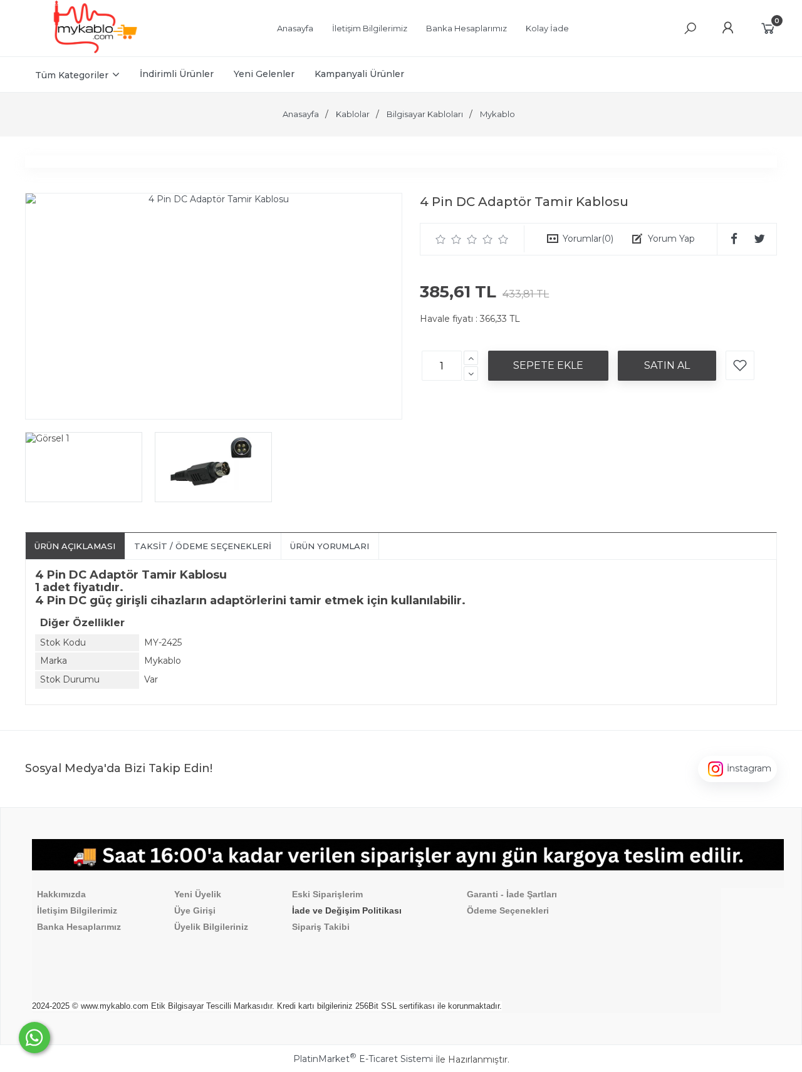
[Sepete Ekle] (548, 366)
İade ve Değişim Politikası (347, 910)
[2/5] (448, 239)
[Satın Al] (667, 366)
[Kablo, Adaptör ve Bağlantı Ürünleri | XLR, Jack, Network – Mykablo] (95, 50)
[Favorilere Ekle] (740, 365)
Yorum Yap (671, 238)
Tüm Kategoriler (71, 75)
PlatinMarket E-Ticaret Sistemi (363, 1058)
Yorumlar (588, 238)
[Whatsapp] (34, 1037)
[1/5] (441, 239)
